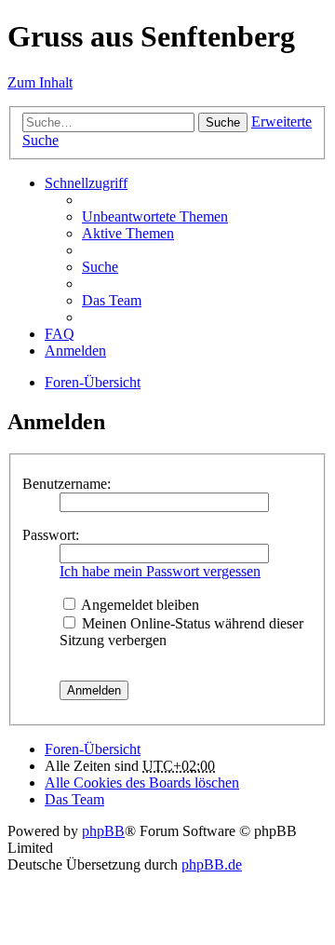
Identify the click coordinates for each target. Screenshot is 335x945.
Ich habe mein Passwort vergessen (160, 571)
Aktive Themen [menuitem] (128, 233)
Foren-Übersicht (93, 382)
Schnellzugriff (86, 183)
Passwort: (50, 535)
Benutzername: (66, 484)
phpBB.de (211, 864)
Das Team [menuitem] (111, 300)
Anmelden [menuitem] (75, 350)
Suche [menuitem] (100, 267)
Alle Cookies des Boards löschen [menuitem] (142, 782)
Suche (223, 122)
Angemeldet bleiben (138, 605)
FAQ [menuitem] (59, 334)
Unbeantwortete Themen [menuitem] (155, 216)
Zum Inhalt (40, 82)
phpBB (103, 831)
